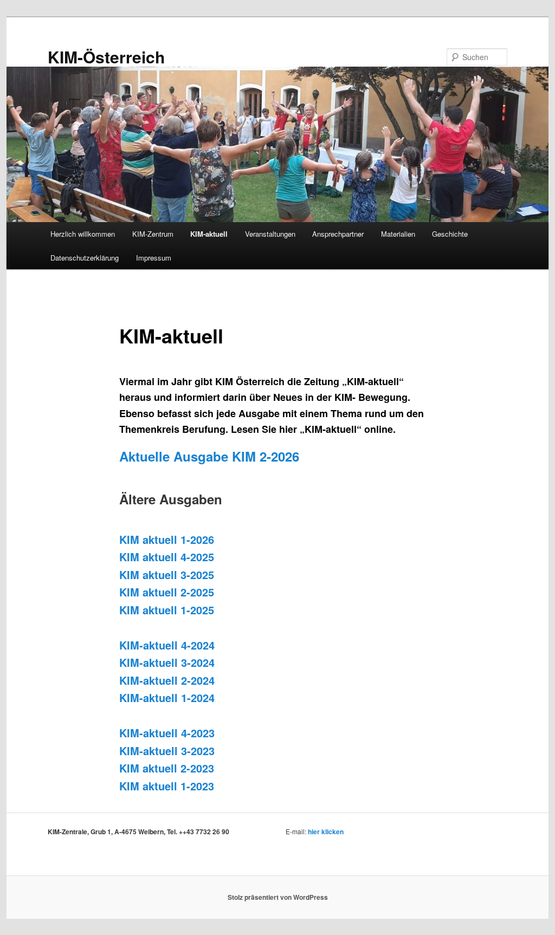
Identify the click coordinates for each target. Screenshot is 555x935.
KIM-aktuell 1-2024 (167, 697)
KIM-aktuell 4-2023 (167, 733)
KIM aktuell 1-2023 (166, 786)
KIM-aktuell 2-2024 (167, 680)
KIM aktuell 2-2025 (166, 592)
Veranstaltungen (270, 234)
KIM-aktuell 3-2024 (167, 662)
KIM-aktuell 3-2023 (167, 750)
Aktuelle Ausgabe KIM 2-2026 (209, 456)
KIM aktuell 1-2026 (166, 539)
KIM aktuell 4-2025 (166, 556)
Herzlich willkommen (82, 234)
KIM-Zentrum (152, 234)
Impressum (153, 257)
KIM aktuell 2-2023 (166, 768)
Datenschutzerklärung (84, 257)
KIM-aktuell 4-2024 (167, 645)
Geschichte (450, 234)
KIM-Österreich (106, 56)
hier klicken (326, 831)
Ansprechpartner (338, 234)
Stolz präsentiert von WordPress (278, 897)
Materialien (398, 234)
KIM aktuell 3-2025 (166, 574)
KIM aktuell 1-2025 (166, 610)
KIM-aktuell (209, 234)
